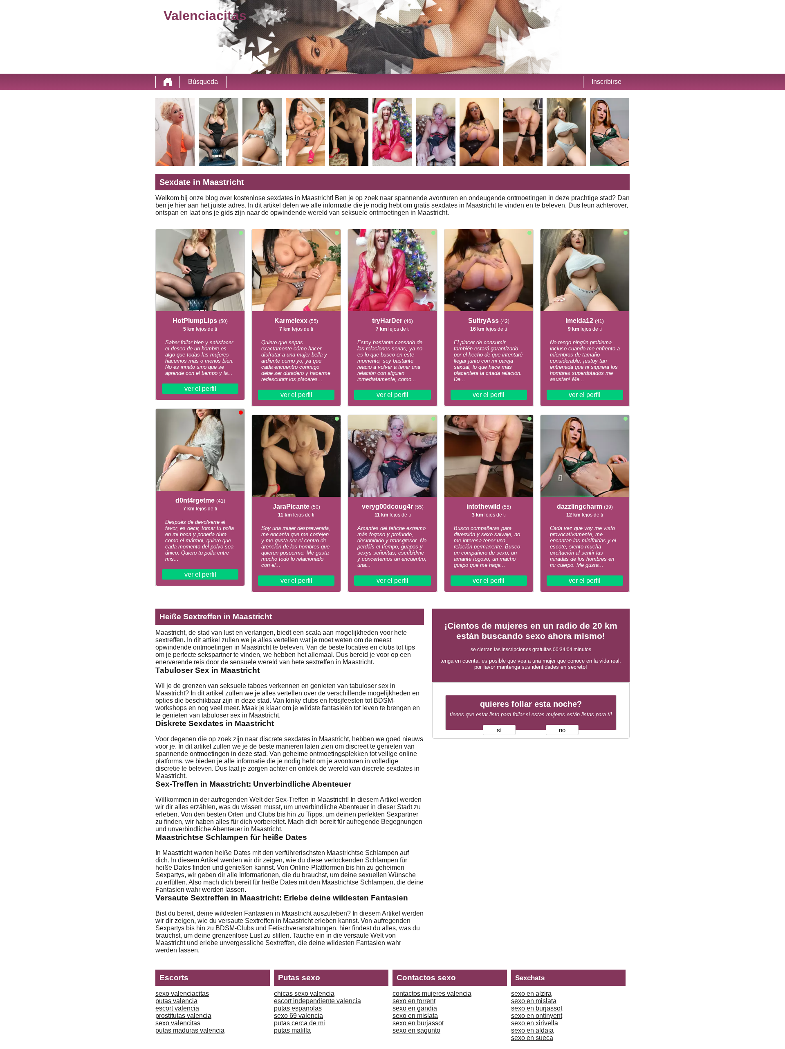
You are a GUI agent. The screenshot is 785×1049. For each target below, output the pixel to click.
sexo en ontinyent (536, 1015)
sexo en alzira (531, 993)
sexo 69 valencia (298, 1015)
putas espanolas (298, 1008)
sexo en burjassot (418, 1023)
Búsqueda (203, 81)
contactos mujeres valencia (431, 993)
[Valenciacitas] (167, 82)
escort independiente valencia (317, 1000)
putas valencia (176, 1000)
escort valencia (177, 1008)
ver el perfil (200, 388)
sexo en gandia (414, 1008)
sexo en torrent (413, 1000)
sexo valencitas (177, 1023)
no (562, 730)
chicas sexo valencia (304, 993)
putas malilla (292, 1030)
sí (499, 730)
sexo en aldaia (532, 1030)
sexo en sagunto (416, 1030)
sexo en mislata (415, 1015)
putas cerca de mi (299, 1023)
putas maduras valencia (189, 1030)
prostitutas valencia (183, 1015)
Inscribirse (606, 81)
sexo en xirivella (534, 1023)
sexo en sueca (532, 1037)
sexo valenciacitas (182, 993)
